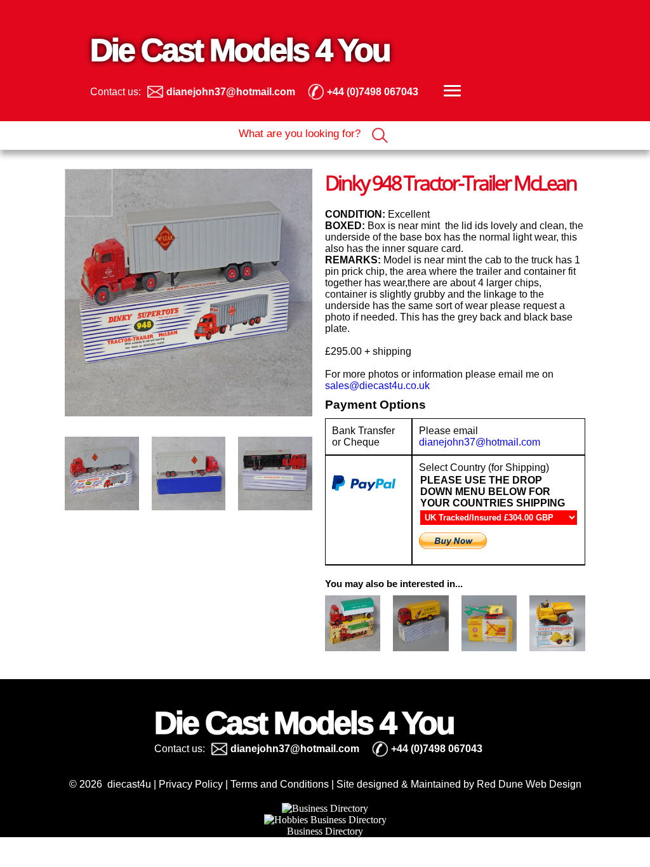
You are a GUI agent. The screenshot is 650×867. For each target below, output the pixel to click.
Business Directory (325, 831)
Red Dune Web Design (529, 784)
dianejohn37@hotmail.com (479, 442)
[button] (450, 91)
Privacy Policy (191, 784)
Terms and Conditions (279, 784)
